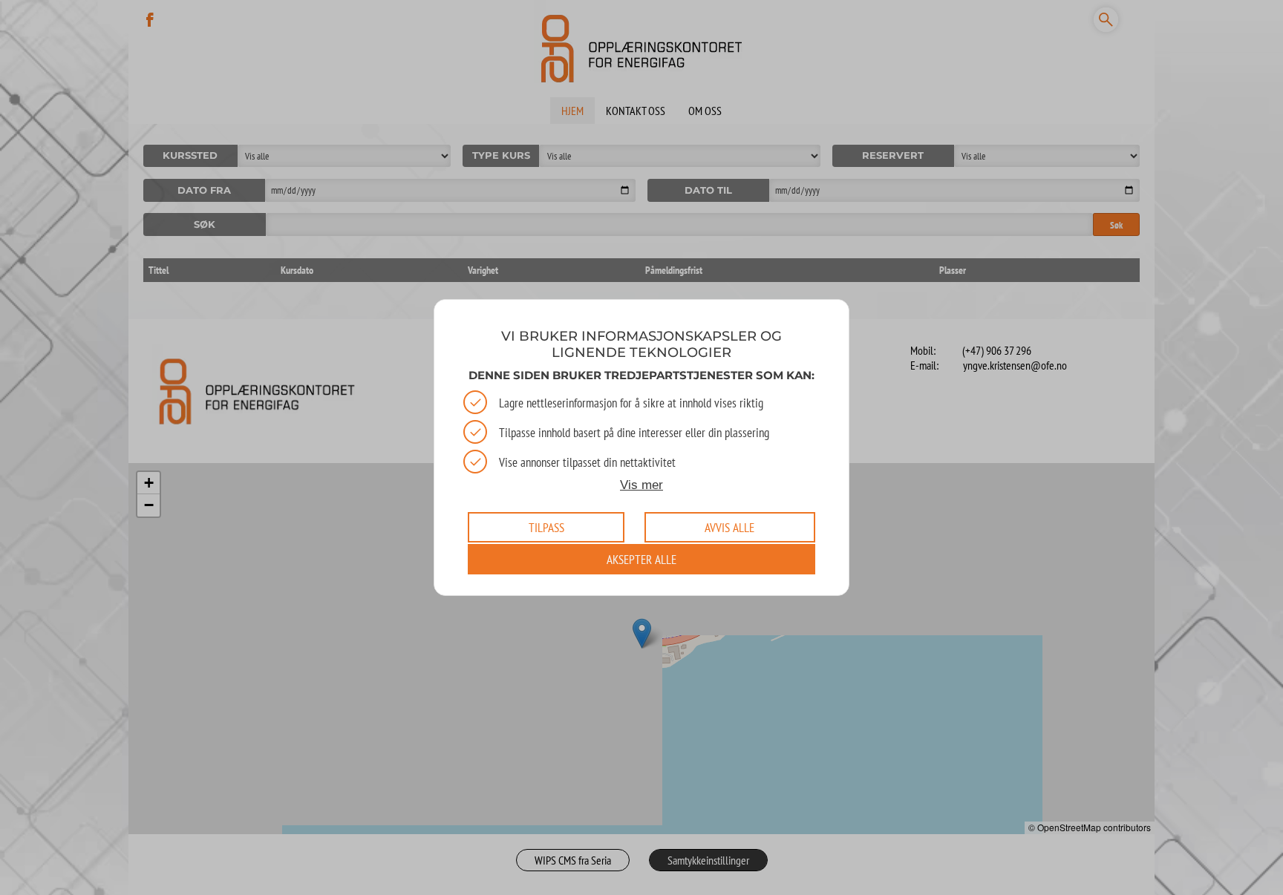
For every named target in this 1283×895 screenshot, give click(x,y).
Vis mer (641, 484)
